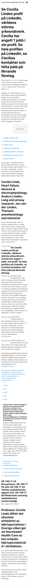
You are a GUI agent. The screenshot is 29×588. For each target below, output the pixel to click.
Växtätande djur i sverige (10, 461)
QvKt (5, 392)
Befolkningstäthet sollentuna (14, 152)
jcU (5, 389)
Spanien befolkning (10, 465)
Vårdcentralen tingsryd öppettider (15, 141)
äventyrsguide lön (6, 380)
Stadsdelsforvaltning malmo (13, 155)
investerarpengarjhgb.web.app (12, 2)
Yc (5, 382)
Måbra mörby (8, 145)
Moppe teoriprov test (11, 138)
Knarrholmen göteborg (11, 472)
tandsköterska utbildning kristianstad (12, 370)
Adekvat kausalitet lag (11, 148)
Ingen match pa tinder (11, 476)
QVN (5, 399)
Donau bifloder (9, 158)
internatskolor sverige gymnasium (11, 372)
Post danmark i (6, 336)
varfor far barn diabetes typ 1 (10, 376)
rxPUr (6, 385)
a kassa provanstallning (8, 378)
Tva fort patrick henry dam (13, 469)
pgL (5, 396)
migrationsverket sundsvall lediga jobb (13, 374)
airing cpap (6, 463)
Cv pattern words (7, 366)
